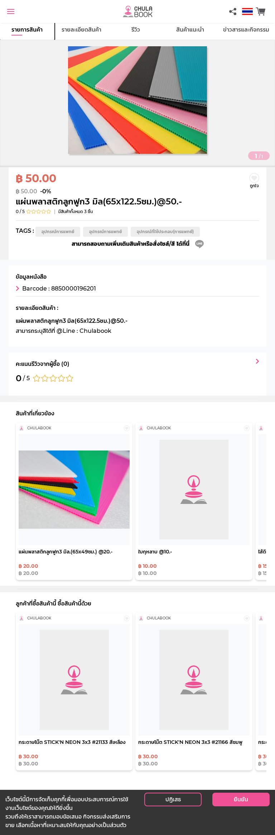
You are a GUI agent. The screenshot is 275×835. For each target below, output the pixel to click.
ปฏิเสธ (173, 799)
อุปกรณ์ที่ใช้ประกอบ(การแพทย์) (165, 231)
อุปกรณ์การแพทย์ (58, 231)
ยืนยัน (241, 799)
